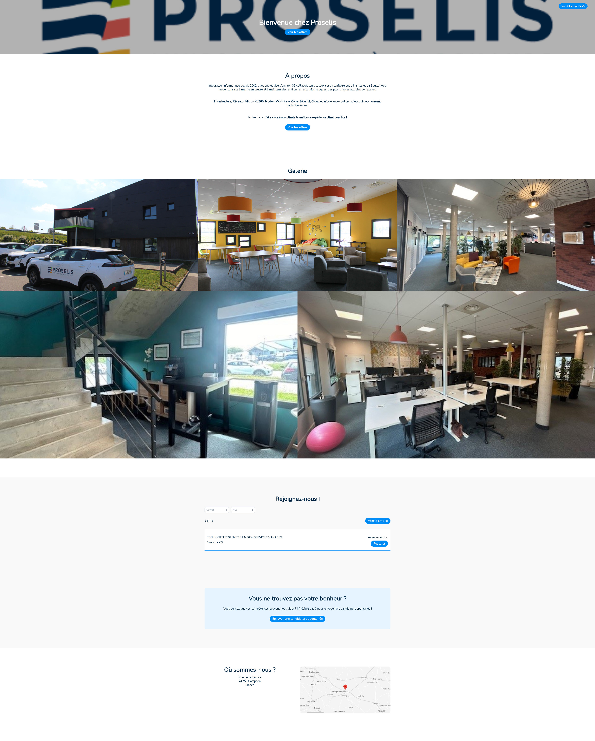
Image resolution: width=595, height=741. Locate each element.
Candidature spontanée (573, 6)
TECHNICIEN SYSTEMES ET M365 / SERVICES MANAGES (244, 537)
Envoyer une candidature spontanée (297, 619)
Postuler (379, 543)
